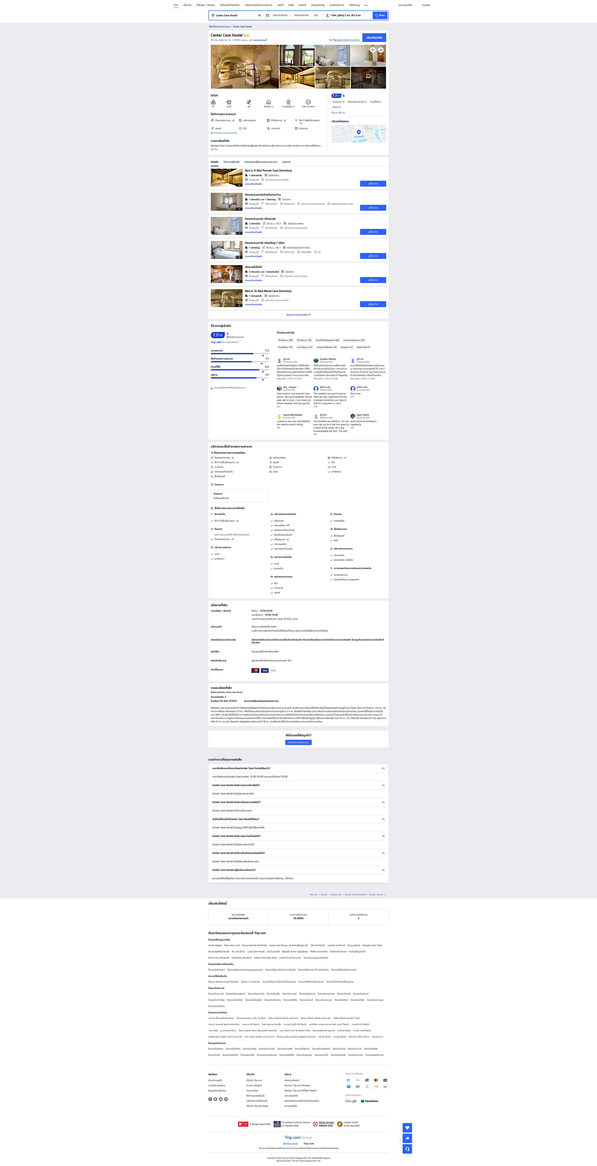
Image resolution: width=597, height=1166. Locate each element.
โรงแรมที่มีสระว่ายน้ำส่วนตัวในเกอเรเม (279, 981)
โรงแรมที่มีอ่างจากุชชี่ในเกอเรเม (340, 981)
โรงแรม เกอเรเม (376, 894)
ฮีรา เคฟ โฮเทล (238, 951)
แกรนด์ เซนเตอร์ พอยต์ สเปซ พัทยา (224, 1024)
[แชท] (407, 1149)
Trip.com (314, 894)
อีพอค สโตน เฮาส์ (232, 945)
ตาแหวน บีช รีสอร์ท (250, 1024)
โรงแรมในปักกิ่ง (371, 1049)
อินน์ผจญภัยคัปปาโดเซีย (218, 951)
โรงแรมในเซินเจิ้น (338, 1055)
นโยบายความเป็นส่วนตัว (256, 1101)
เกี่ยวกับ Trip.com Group (257, 1106)
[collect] (407, 1127)
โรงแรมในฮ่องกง (215, 1049)
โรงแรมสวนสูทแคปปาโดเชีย (316, 958)
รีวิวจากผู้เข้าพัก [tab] (232, 161)
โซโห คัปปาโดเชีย (318, 945)
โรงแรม (324, 894)
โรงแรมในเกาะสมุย (375, 1000)
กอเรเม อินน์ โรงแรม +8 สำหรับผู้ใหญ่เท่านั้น (289, 945)
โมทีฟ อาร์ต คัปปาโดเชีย (218, 958)
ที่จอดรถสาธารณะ (222, 457)
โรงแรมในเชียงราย (273, 1000)
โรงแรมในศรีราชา (361, 993)
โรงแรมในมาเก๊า (321, 1055)
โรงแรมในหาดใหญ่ (216, 1000)
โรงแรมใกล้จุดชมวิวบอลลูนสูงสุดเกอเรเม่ (245, 970)
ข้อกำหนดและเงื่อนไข (255, 1095)
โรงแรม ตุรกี (336, 894)
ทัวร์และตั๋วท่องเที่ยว (230, 5)
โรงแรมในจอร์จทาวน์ (375, 1055)
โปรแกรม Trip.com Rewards (297, 1085)
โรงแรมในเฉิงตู (249, 1049)
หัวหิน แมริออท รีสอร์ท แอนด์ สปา (283, 1018)
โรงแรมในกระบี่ (306, 1000)
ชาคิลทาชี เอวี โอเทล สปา (290, 958)
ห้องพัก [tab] (215, 161)
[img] (245, 67)
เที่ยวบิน (187, 5)
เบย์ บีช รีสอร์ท (324, 1037)
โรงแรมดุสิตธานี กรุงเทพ (324, 1030)
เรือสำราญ (354, 5)
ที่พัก (176, 5)
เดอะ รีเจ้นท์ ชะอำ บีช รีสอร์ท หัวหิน (295, 1030)
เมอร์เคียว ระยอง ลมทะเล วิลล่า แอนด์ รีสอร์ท (329, 1024)
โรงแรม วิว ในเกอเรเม (250, 981)
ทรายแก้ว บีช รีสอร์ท (361, 1024)
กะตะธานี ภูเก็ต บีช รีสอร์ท (295, 1024)
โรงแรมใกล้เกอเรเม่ (216, 970)
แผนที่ (280, 5)
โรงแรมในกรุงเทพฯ (326, 993)
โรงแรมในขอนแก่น (256, 993)
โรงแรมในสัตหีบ (290, 1000)
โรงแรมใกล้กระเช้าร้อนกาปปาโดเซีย (280, 970)
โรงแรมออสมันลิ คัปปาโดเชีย (254, 945)
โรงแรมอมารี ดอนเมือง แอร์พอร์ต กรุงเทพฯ (296, 1037)
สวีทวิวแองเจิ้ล (273, 951)
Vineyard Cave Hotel (372, 945)
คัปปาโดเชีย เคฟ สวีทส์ (241, 958)
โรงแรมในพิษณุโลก (253, 1000)
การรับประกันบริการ (216, 1085)
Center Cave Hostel (227, 35)
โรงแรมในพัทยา (341, 1000)
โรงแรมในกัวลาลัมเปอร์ (267, 1055)
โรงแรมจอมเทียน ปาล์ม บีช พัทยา (251, 1018)
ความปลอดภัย (291, 1106)
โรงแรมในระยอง (289, 993)
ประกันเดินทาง (337, 5)
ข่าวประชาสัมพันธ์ (254, 1085)
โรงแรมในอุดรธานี (307, 993)
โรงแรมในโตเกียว (233, 1049)
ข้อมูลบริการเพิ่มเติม (217, 1090)
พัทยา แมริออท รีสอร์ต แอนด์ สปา (316, 1018)
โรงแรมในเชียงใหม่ (216, 1006)
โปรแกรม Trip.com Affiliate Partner (301, 1090)
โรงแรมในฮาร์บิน (355, 1055)
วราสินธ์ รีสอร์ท (344, 1030)
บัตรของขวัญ (318, 5)
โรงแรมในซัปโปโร (286, 1055)
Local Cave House (256, 951)
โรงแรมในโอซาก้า (302, 1049)
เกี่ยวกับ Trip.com (254, 1080)
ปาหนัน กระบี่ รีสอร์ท (362, 1030)
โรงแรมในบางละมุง (323, 1000)
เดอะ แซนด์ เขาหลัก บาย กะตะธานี (259, 1037)
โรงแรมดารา (377, 1037)
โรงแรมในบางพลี (284, 1049)
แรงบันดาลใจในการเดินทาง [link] (258, 5)
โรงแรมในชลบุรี (344, 993)
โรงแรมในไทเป (339, 1049)
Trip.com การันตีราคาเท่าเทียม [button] (346, 40)
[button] (366, 5)
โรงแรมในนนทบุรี (216, 993)
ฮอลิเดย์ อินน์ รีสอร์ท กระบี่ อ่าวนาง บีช (225, 1037)
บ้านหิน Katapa (215, 945)
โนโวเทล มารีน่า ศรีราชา (359, 1037)
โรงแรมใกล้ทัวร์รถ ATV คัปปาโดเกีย (313, 970)
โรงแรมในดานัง (355, 1049)
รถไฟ (291, 5)
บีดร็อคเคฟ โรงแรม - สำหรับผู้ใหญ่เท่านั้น (348, 951)
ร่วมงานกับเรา (252, 1090)
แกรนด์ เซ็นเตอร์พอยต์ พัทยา (221, 1018)
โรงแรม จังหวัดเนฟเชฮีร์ (355, 894)
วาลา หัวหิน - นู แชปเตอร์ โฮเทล (222, 1030)
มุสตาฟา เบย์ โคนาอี (336, 945)
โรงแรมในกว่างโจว (267, 1049)
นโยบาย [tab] (286, 161)
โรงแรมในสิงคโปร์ (230, 1055)
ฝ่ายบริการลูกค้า (215, 1080)
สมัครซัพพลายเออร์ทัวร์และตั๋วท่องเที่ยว (302, 1101)
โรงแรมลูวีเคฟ (353, 945)
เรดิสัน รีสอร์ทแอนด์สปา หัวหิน (346, 1018)
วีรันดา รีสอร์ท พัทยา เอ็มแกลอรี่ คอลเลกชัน (258, 1030)
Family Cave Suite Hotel (265, 958)
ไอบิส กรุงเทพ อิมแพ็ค (271, 1024)
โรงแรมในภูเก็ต (273, 993)
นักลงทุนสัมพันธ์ (292, 1080)
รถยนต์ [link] (302, 5)
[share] (407, 1138)
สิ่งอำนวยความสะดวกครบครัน (224, 133)
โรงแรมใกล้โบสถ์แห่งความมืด (344, 970)
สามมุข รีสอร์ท (339, 1037)
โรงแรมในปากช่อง (235, 1000)
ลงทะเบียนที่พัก (291, 1095)
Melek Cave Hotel (318, 951)
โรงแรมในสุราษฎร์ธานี (235, 993)
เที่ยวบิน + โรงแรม (206, 5)
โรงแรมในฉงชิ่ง (247, 1055)
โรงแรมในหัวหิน (358, 1000)
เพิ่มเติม (214, 149)
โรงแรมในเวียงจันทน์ (321, 1049)
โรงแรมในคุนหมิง (304, 1055)
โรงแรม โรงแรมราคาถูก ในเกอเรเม (223, 981)
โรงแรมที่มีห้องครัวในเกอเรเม (311, 981)
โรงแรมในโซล (214, 1055)
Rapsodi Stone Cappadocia (295, 951)
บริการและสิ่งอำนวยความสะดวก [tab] (261, 161)
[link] (405, 5)
